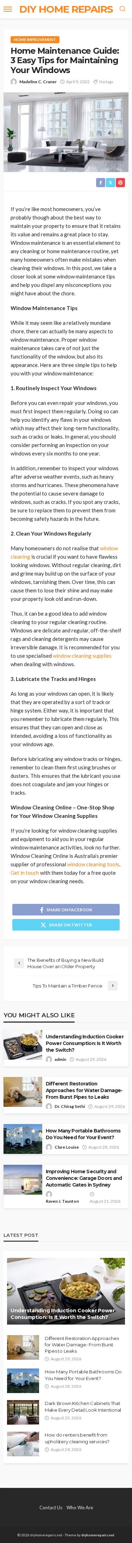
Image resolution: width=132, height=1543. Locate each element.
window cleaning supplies (82, 655)
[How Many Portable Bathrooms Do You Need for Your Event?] (23, 1380)
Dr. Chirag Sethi (70, 1106)
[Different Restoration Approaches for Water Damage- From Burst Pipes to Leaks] (23, 1347)
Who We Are (80, 1507)
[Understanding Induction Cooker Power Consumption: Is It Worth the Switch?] (66, 1291)
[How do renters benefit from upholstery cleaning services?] (23, 1444)
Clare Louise (67, 1147)
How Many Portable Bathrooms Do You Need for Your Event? (83, 1134)
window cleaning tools (93, 864)
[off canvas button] (8, 9)
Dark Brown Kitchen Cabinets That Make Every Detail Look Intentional (83, 1406)
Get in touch (25, 872)
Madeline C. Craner (38, 81)
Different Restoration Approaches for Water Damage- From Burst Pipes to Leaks (84, 1090)
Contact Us (50, 1507)
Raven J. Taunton (62, 1201)
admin (60, 1059)
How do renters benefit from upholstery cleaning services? (77, 1438)
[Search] (122, 9)
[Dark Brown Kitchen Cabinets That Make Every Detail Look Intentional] (23, 1412)
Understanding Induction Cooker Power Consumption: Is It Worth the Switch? (85, 1043)
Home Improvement (35, 39)
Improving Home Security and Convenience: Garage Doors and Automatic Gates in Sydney (84, 1178)
